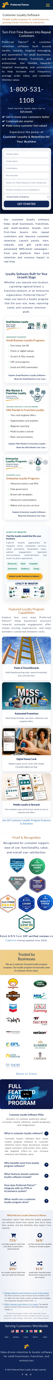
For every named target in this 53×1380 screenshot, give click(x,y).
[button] (26, 1094)
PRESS (6, 1337)
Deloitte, (26, 1293)
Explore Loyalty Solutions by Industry (24, 576)
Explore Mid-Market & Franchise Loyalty (27, 444)
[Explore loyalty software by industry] (26, 590)
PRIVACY (35, 1337)
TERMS (45, 1337)
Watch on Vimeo (26, 1074)
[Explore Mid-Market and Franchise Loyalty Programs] (26, 395)
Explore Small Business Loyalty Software (27, 375)
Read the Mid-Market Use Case (31, 447)
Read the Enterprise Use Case (32, 516)
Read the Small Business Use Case (30, 379)
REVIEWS (16, 1337)
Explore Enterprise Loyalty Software (29, 512)
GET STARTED (26, 204)
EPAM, (21, 1304)
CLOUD (26, 1337)
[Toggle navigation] (48, 5)
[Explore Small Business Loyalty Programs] (26, 325)
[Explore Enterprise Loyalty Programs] (26, 463)
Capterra (11, 940)
